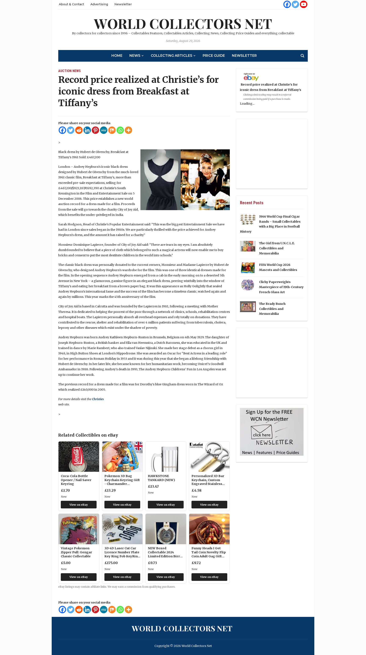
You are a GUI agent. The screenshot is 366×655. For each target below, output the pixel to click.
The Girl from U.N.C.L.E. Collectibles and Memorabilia (277, 248)
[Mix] (112, 130)
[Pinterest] (95, 130)
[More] (128, 130)
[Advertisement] (272, 154)
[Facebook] (287, 4)
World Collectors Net (183, 23)
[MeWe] (103, 130)
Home (116, 56)
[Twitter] (295, 4)
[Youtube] (303, 4)
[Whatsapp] (120, 130)
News (134, 56)
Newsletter (123, 4)
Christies (98, 399)
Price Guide (214, 56)
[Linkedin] (87, 130)
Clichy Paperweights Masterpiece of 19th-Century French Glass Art (281, 287)
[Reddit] (79, 130)
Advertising (99, 4)
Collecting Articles (171, 56)
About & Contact (71, 4)
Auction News (69, 71)
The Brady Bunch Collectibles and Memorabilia (272, 309)
